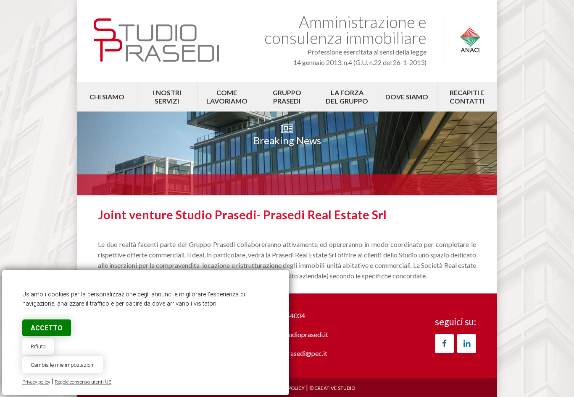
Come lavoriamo (227, 96)
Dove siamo (406, 97)
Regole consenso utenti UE (83, 382)
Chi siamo (107, 97)
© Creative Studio (332, 388)
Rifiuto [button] (38, 346)
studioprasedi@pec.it (296, 353)
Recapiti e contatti (467, 96)
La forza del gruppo (347, 96)
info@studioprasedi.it (297, 334)
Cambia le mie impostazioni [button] (63, 365)
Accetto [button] (47, 328)
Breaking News (287, 140)
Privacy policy (36, 382)
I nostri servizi (167, 96)
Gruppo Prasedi (287, 96)
